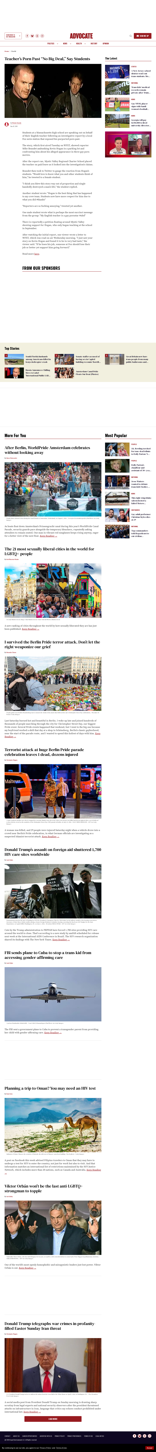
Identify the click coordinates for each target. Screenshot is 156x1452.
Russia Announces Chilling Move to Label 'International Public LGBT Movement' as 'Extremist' (38, 374)
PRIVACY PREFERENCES (74, 1436)
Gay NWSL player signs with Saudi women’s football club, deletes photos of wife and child (140, 109)
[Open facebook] (27, 36)
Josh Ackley (9, 1196)
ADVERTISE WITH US (46, 1436)
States (133, 67)
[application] (128, 144)
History (94, 43)
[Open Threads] (37, 36)
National (134, 83)
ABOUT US (16, 1436)
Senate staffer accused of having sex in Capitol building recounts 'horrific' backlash (88, 360)
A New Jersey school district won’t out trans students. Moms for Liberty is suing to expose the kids (141, 76)
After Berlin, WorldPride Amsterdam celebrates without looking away (47, 450)
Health (79, 43)
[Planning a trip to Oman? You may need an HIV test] (53, 1125)
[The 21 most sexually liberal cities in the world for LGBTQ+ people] (53, 590)
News (65, 43)
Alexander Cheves (11, 652)
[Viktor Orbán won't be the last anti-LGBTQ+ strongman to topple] (53, 1228)
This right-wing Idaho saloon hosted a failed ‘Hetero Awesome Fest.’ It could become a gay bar (141, 504)
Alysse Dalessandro (11, 458)
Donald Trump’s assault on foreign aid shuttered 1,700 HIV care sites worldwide (53, 852)
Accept (149, 1448)
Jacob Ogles (9, 860)
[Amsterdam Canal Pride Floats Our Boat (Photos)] (64, 373)
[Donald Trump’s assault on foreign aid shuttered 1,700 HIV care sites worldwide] (53, 891)
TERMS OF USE (88, 1436)
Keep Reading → (48, 535)
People (134, 444)
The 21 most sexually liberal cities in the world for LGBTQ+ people (49, 551)
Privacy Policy (45, 1448)
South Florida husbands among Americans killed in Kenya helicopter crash (38, 359)
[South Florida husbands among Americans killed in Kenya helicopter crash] (14, 359)
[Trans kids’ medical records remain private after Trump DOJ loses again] (117, 88)
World (13, 51)
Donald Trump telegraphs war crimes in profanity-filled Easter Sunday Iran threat (50, 1326)
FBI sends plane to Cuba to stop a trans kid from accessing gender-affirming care (48, 955)
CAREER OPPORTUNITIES (29, 1436)
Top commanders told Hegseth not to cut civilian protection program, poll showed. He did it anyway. (141, 537)
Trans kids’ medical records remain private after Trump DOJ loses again (140, 91)
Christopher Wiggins (11, 760)
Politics (50, 43)
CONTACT (7, 1436)
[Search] (130, 36)
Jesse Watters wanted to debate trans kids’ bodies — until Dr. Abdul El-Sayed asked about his (140, 488)
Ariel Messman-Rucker (12, 559)
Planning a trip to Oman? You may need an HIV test (50, 1088)
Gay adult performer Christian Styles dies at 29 (141, 517)
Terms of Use (61, 1448)
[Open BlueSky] (32, 36)
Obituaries (135, 510)
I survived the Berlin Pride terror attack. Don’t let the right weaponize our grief (52, 644)
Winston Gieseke (16, 123)
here (36, 253)
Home (7, 51)
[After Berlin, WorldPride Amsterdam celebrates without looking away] (53, 489)
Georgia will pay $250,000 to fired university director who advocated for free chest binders (140, 125)
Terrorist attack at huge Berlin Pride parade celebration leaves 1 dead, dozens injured (44, 752)
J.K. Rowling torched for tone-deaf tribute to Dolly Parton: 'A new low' (141, 452)
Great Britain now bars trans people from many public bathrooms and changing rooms (137, 360)
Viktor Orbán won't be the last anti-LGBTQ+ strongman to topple (44, 1188)
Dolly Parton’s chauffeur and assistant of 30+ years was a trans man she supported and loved (141, 470)
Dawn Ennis (9, 1094)
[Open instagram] (42, 36)
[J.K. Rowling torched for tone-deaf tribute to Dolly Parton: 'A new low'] (117, 449)
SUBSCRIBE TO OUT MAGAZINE (10, 36)
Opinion (106, 43)
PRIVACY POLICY (60, 1436)
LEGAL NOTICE (99, 1436)
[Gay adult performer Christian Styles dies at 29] (117, 515)
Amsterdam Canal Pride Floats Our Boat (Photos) (87, 373)
